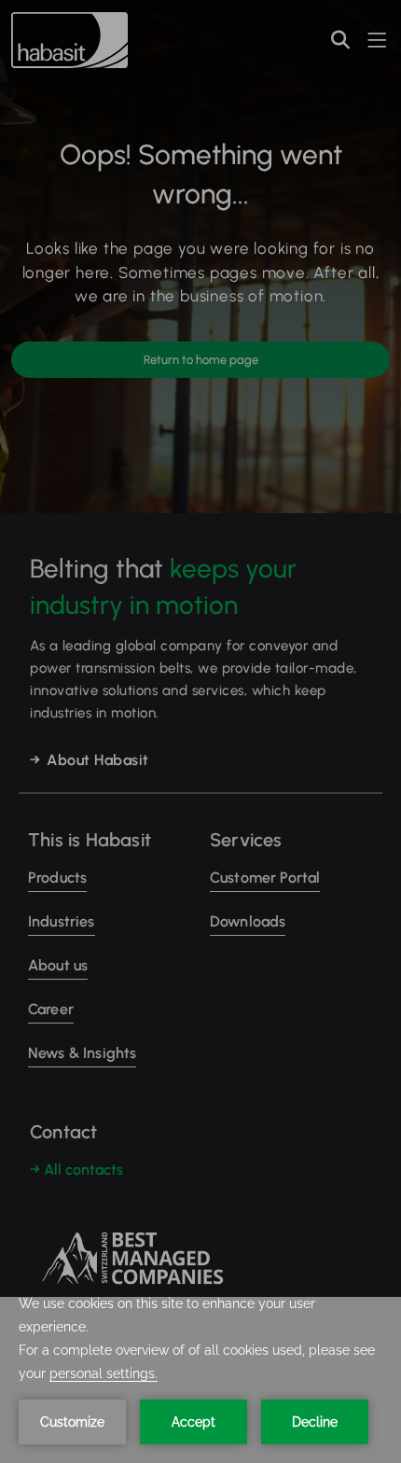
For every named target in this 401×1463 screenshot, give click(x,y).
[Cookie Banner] (200, 1380)
